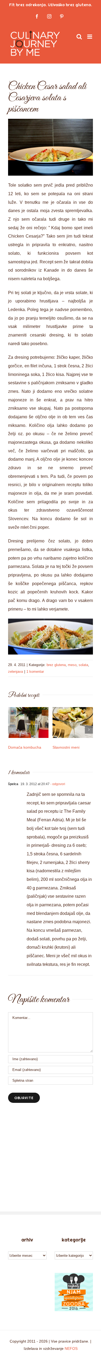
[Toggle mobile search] (79, 36)
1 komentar (35, 672)
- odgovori (57, 784)
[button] (12, 730)
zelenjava (15, 672)
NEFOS (71, 1348)
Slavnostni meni (66, 747)
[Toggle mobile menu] (90, 36)
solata (83, 665)
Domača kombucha (24, 747)
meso (72, 665)
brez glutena (56, 665)
